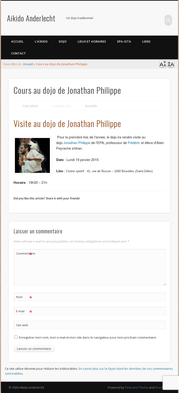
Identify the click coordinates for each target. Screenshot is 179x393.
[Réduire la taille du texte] (162, 66)
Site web (22, 325)
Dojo (62, 41)
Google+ (158, 18)
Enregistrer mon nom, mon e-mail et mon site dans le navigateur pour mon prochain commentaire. (88, 337)
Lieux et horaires (92, 41)
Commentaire (24, 254)
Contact (18, 53)
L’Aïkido (41, 41)
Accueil (17, 41)
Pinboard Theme (136, 387)
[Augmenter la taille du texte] (171, 66)
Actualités (91, 106)
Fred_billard (30, 106)
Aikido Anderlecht (31, 18)
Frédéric (134, 142)
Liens (146, 41)
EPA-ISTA (124, 41)
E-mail (24, 311)
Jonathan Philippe (76, 142)
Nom (24, 297)
